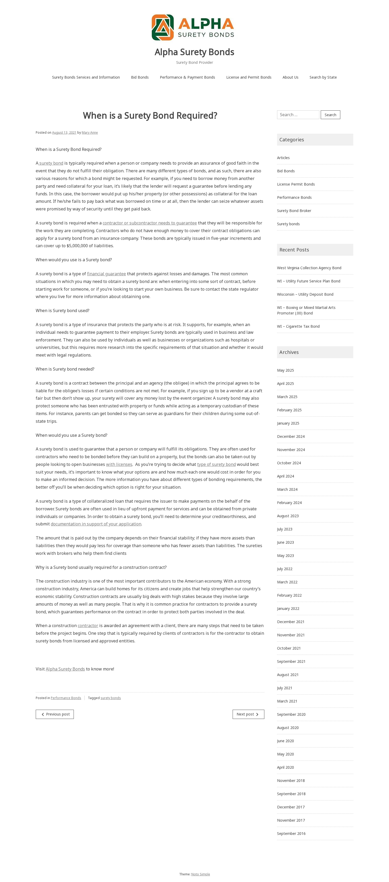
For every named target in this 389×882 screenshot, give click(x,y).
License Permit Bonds (296, 184)
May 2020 (285, 754)
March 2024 (287, 489)
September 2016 (291, 833)
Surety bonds (288, 223)
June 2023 (285, 542)
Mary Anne (90, 132)
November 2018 (291, 780)
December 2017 (291, 806)
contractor (88, 625)
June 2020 (285, 740)
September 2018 (291, 793)
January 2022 (288, 608)
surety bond (50, 163)
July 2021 (284, 687)
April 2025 (285, 383)
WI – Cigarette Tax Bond (298, 326)
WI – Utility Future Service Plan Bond (308, 281)
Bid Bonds (140, 77)
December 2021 (291, 621)
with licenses (119, 464)
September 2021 (291, 661)
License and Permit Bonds (249, 77)
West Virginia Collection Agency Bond (309, 267)
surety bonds (111, 698)
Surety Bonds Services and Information (86, 77)
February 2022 (289, 595)
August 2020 (288, 727)
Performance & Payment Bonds (187, 77)
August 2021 (288, 674)
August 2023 (288, 515)
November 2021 (291, 634)
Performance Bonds (66, 698)
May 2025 (285, 370)
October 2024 (289, 462)
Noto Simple (200, 874)
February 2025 (289, 409)
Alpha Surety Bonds (194, 51)
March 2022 (287, 581)
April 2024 (285, 476)
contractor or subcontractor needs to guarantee (150, 223)
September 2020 (291, 714)
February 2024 (289, 502)
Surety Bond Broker (294, 210)
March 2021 (287, 701)
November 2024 (291, 449)
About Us (290, 77)
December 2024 (291, 436)
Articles (283, 157)
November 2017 (291, 820)
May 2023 (285, 555)
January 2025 (288, 423)
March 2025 (287, 396)
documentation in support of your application (96, 524)
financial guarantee (106, 274)
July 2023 (284, 529)
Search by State (323, 77)
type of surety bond (216, 464)
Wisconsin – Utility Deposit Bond (305, 294)
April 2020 (285, 767)
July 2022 (284, 568)
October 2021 (289, 648)
